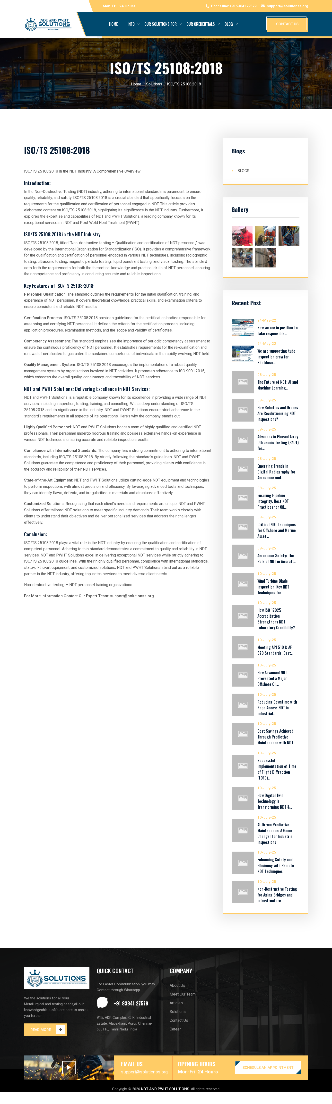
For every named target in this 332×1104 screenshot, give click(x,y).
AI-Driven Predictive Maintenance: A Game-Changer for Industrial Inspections (275, 833)
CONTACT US (287, 24)
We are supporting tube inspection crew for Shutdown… (276, 356)
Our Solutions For (160, 24)
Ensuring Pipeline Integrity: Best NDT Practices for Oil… (273, 501)
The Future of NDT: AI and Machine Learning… (277, 385)
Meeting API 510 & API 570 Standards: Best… (275, 650)
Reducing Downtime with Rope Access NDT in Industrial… (277, 707)
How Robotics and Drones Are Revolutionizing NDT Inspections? (277, 413)
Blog (229, 24)
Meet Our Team (183, 994)
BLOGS (243, 170)
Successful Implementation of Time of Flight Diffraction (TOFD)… (276, 769)
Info (131, 24)
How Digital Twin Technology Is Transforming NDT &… (274, 801)
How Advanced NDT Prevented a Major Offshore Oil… (272, 678)
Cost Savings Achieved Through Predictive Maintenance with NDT (275, 737)
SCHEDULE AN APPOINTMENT (268, 1067)
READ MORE (40, 1030)
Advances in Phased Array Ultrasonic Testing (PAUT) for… (278, 442)
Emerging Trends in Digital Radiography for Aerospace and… (276, 472)
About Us (177, 985)
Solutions (154, 84)
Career (175, 1029)
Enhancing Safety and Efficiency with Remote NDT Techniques (275, 865)
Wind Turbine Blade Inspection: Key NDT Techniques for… (273, 587)
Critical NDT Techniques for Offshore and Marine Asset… (276, 530)
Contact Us (179, 1020)
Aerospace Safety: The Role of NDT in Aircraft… (276, 558)
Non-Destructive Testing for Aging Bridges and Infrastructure (277, 895)
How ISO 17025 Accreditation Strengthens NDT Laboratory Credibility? (276, 619)
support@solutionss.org (287, 6)
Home (113, 24)
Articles (176, 1003)
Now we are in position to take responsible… (277, 330)
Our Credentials (200, 24)
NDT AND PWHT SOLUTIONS (165, 1089)
